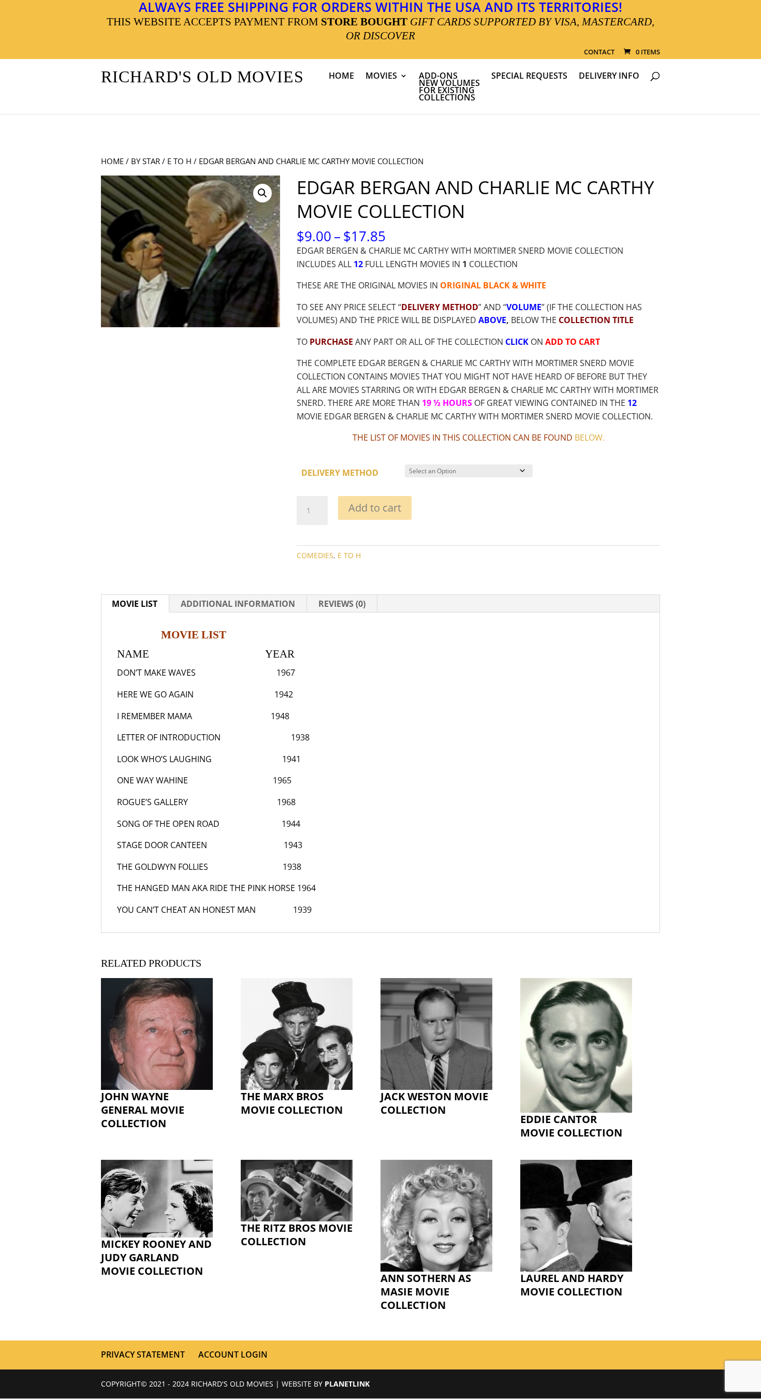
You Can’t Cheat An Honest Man (186, 909)
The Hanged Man (153, 888)
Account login (233, 1354)
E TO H (179, 161)
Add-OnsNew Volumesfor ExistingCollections (449, 87)
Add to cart (374, 508)
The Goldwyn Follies (162, 866)
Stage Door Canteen (162, 845)
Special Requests (529, 76)
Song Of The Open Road (168, 823)
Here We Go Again (155, 694)
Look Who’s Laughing (164, 759)
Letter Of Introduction (169, 737)
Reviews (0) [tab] (341, 603)
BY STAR (145, 161)
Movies (381, 76)
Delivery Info (609, 76)
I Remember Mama (154, 716)
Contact (599, 52)
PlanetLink (347, 1384)
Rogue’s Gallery (152, 802)
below (589, 437)
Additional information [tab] (238, 603)
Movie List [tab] (134, 603)
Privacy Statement (143, 1354)
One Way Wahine (152, 780)
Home (341, 76)
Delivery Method (339, 472)
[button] (262, 193)
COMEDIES (315, 555)
